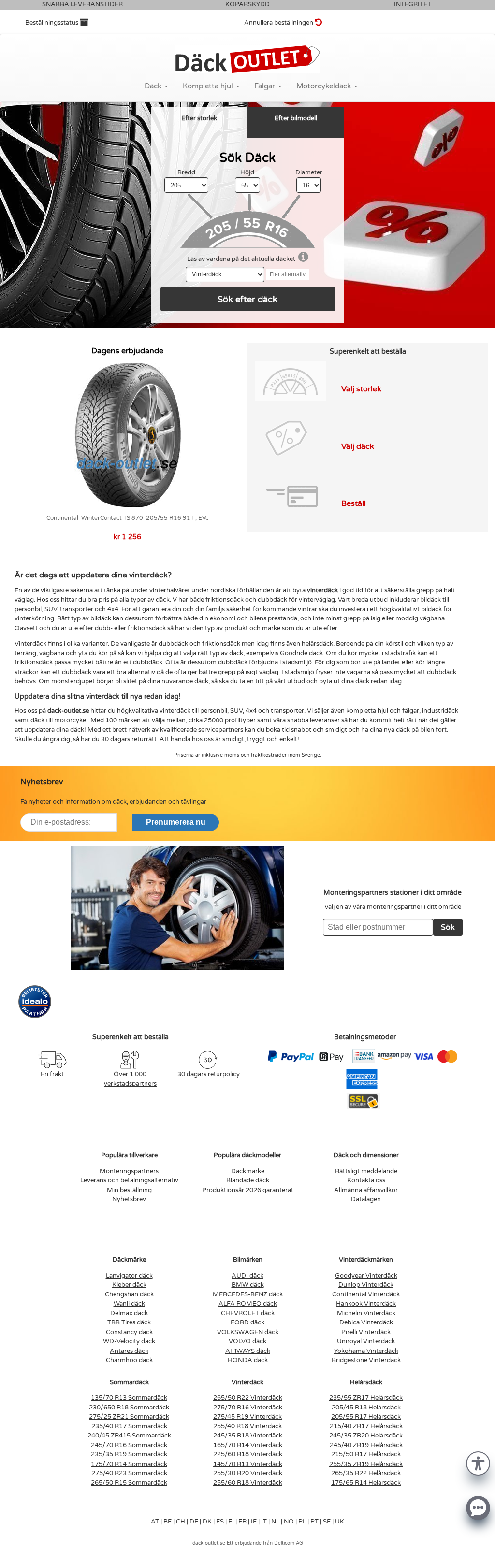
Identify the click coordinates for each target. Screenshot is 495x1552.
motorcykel (70, 720)
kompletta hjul (367, 711)
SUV (50, 609)
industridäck (440, 711)
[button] (478, 1463)
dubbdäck (173, 643)
